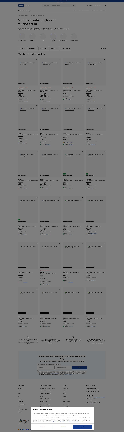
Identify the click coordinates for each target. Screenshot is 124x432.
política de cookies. (79, 421)
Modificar (42, 427)
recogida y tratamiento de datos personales (60, 421)
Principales (63, 427)
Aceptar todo (82, 427)
